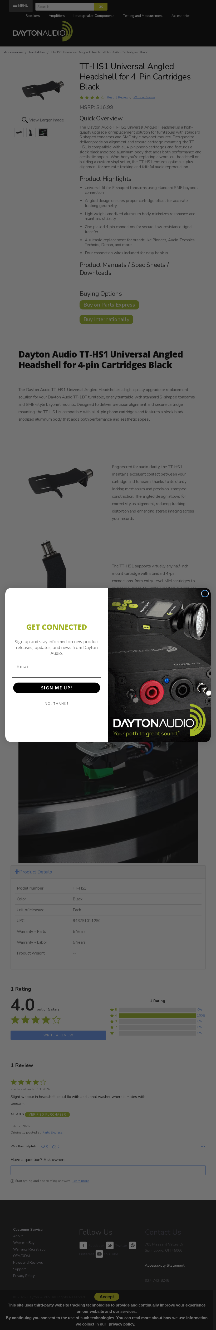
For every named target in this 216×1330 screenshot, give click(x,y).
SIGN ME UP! (56, 688)
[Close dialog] (205, 593)
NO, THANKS (57, 703)
